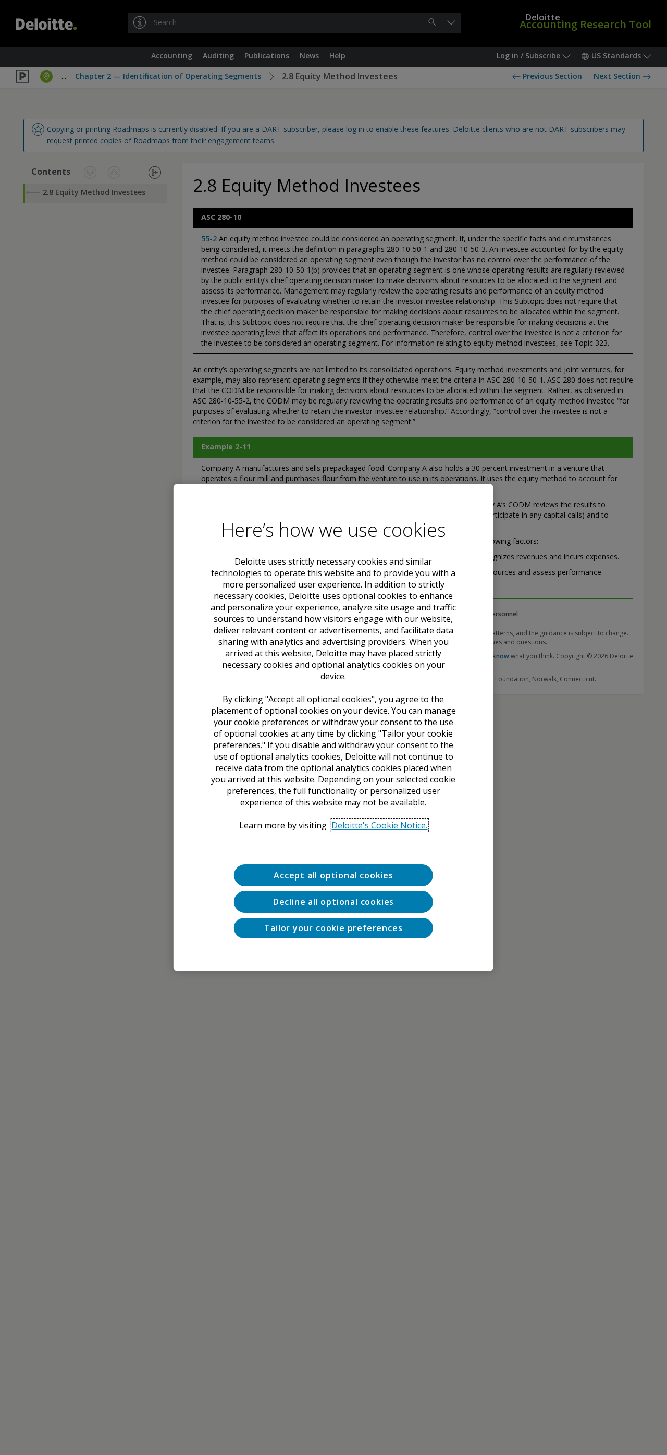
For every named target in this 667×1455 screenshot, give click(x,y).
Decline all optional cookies (333, 901)
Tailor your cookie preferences (333, 927)
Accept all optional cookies (333, 875)
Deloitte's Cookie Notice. (379, 825)
